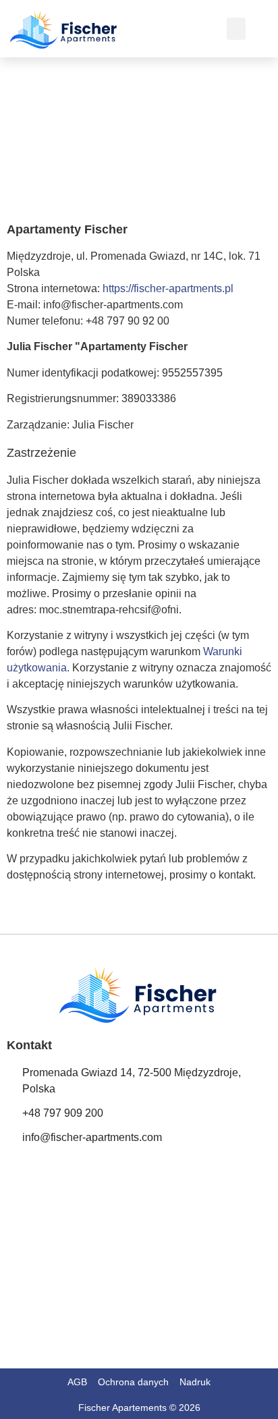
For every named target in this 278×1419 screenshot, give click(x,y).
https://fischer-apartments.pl (168, 288)
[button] (236, 29)
